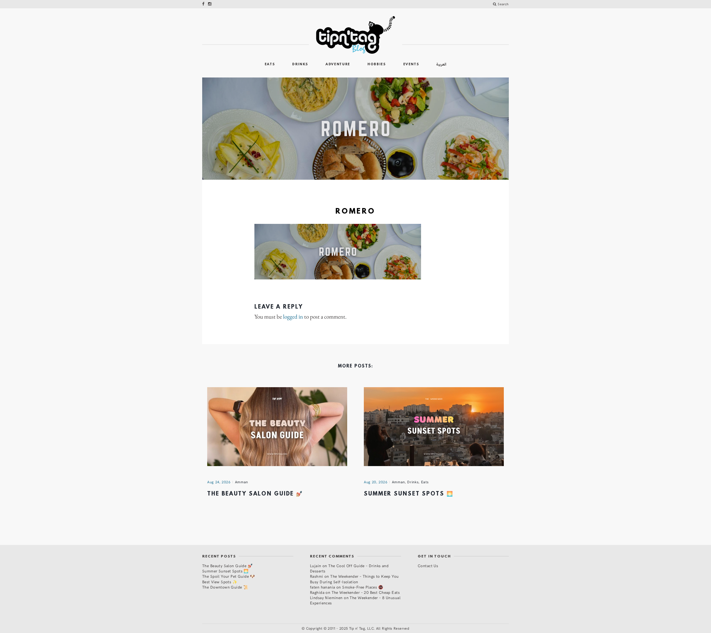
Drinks (300, 64)
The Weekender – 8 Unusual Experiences (355, 600)
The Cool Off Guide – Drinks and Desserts (349, 568)
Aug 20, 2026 (375, 481)
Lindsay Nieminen (326, 597)
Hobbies (376, 64)
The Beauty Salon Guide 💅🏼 (255, 494)
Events (411, 64)
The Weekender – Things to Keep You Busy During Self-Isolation (354, 579)
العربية (441, 64)
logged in (293, 317)
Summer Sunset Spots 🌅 (408, 494)
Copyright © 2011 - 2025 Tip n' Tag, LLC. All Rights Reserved (357, 628)
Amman (241, 481)
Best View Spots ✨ (219, 581)
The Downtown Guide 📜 (225, 587)
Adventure (338, 64)
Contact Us (428, 565)
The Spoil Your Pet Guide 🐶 (228, 576)
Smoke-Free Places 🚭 (362, 587)
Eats (270, 64)
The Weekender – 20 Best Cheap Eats (366, 592)
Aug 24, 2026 (219, 481)
